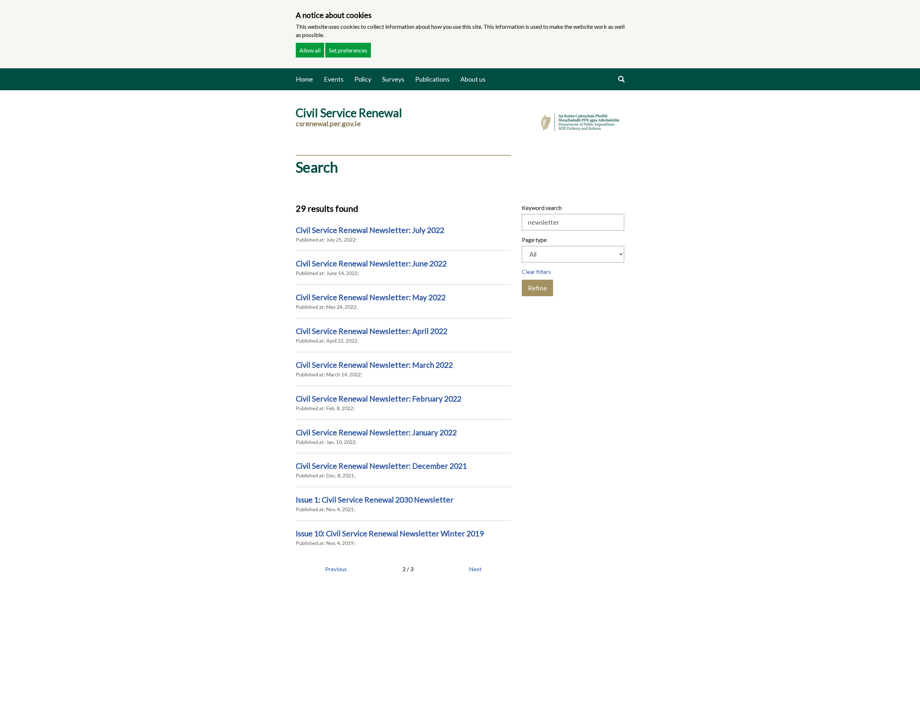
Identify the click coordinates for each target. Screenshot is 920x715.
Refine (537, 288)
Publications (432, 79)
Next (475, 568)
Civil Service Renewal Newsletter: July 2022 (370, 229)
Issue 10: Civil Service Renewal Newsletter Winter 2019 (390, 533)
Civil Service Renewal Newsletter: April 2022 (371, 330)
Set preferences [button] (348, 50)
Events (334, 79)
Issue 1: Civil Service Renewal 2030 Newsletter (375, 499)
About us (473, 79)
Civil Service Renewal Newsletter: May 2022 (371, 297)
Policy (362, 79)
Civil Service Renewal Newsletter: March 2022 (374, 364)
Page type (534, 239)
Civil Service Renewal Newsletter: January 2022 (376, 432)
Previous (336, 568)
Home (304, 79)
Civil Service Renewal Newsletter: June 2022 (371, 263)
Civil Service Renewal (349, 113)
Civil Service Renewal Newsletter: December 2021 (381, 465)
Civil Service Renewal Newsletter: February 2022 (378, 398)
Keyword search (542, 207)
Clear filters (536, 271)
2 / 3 (407, 568)
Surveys (393, 79)
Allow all (310, 50)
